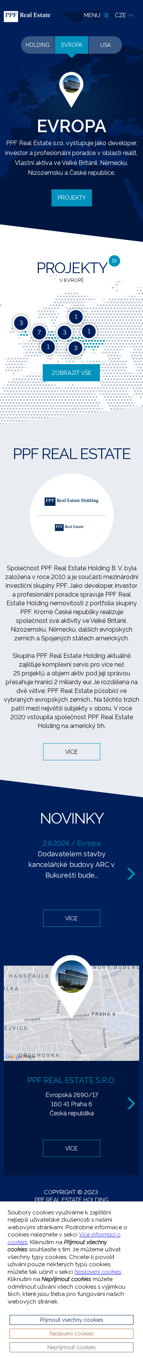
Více (71, 752)
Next (132, 874)
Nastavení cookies (97, 1271)
